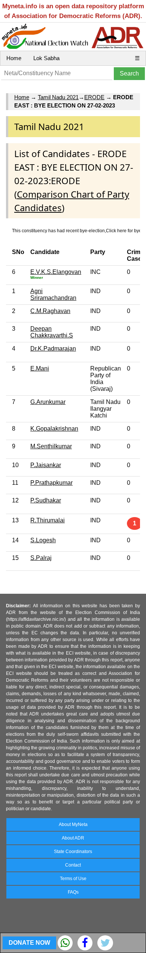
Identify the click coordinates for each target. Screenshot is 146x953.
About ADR (73, 838)
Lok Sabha (46, 58)
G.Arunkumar (48, 402)
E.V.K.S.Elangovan (55, 272)
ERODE (94, 97)
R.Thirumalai (47, 520)
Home (13, 58)
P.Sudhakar (45, 500)
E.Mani (39, 368)
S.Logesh (43, 540)
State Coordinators (73, 851)
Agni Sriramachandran (53, 294)
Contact (73, 865)
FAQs (73, 892)
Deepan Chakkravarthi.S (51, 332)
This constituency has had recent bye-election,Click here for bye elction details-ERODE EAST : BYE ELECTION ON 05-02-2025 (76, 230)
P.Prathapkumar (51, 483)
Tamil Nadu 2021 (58, 97)
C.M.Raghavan (50, 311)
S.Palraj (41, 558)
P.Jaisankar (45, 465)
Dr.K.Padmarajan (53, 348)
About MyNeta (73, 824)
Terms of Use (73, 878)
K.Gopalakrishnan (54, 428)
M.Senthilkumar (51, 446)
